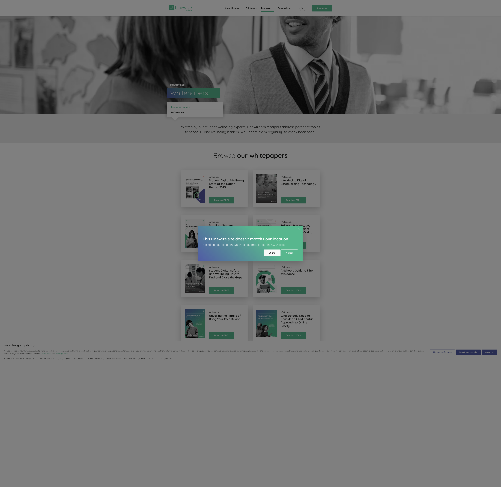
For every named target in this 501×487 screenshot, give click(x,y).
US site (272, 253)
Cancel (289, 253)
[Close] (299, 229)
